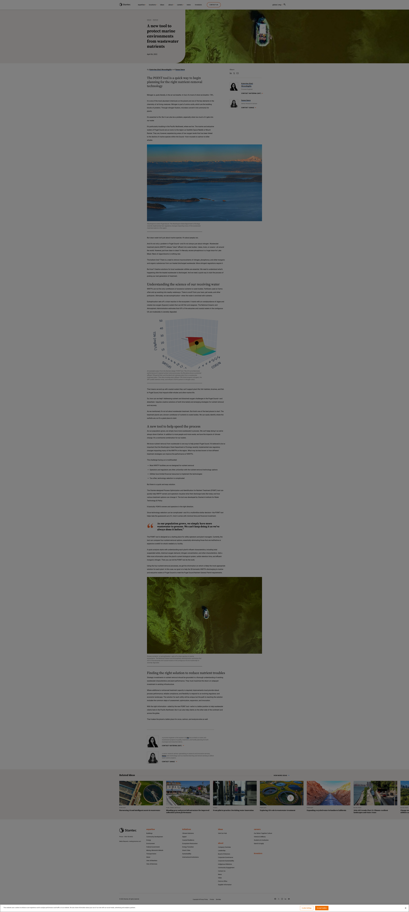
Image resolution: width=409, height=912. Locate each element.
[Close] (405, 908)
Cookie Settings (307, 908)
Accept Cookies (322, 908)
